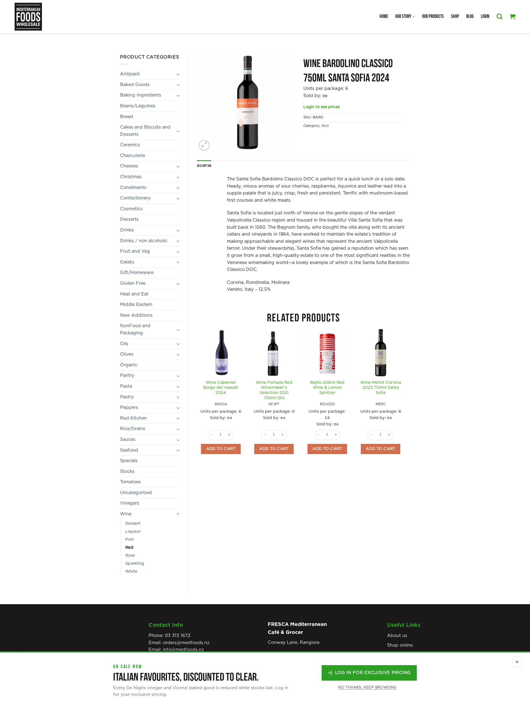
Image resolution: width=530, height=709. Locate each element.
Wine (125, 514)
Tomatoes (130, 482)
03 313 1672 (177, 635)
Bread (126, 116)
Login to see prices (321, 107)
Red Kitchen (133, 418)
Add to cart (221, 449)
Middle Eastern (136, 304)
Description (204, 166)
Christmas (131, 177)
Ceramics (130, 145)
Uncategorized (136, 493)
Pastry (127, 397)
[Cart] (512, 16)
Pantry (127, 375)
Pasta (126, 386)
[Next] (404, 401)
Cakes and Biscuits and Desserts (145, 131)
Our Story (403, 16)
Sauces (127, 439)
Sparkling (134, 563)
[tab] (204, 165)
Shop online (400, 645)
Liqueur (133, 531)
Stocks (127, 471)
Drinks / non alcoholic (144, 241)
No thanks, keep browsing (367, 687)
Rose (130, 555)
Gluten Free (132, 283)
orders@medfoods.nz (186, 643)
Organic (128, 365)
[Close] (517, 661)
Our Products (433, 16)
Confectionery (135, 198)
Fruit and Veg (135, 251)
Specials (129, 461)
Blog (470, 16)
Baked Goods (135, 84)
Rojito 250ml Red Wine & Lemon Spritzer (327, 387)
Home (384, 16)
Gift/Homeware (136, 272)
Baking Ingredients (140, 95)
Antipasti (130, 74)
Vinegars (129, 503)
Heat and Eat (134, 294)
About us (397, 635)
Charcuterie (132, 155)
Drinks (127, 230)
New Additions (136, 315)
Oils (124, 344)
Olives (126, 354)
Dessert (133, 523)
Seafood (129, 450)
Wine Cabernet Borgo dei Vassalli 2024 (220, 387)
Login (485, 16)
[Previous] (197, 401)
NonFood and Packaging (135, 329)
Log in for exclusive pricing (373, 673)
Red (129, 547)
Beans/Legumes (137, 106)
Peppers (129, 407)
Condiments (133, 187)
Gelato (127, 262)
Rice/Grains (132, 429)
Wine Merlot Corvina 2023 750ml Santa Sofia (380, 387)
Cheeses (129, 166)
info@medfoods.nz (183, 649)
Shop (455, 16)
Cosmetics (131, 209)
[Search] (499, 16)
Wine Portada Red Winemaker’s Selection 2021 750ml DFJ (274, 390)
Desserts (129, 219)
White (131, 571)
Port (129, 539)
